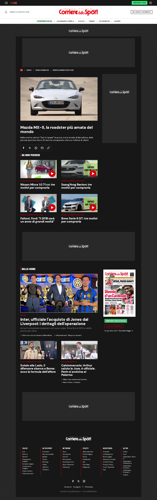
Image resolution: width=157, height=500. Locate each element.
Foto (125, 454)
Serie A (25, 454)
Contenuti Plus (44, 21)
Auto (64, 452)
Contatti (106, 452)
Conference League (26, 467)
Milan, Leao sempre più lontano (75, 379)
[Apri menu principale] (6, 2)
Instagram (77, 487)
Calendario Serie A (65, 21)
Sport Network (68, 464)
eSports (45, 467)
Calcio (81, 21)
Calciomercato (69, 362)
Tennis (92, 21)
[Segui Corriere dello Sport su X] (78, 481)
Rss (84, 462)
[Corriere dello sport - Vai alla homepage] (78, 12)
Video (28, 70)
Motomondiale (48, 454)
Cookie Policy (108, 462)
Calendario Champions (127, 462)
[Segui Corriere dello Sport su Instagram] (84, 481)
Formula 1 (45, 452)
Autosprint (67, 454)
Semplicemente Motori (63, 70)
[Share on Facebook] (23, 148)
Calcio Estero (27, 471)
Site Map (86, 464)
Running (45, 462)
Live (15, 2)
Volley (44, 464)
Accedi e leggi (125, 331)
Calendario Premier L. (127, 471)
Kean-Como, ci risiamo (71, 382)
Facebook (68, 487)
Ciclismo (45, 470)
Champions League (26, 460)
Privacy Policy (108, 464)
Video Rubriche (42, 70)
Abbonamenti (88, 452)
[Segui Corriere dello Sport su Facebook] (73, 481)
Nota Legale (107, 457)
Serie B (24, 457)
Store (85, 457)
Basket (44, 457)
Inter (23, 315)
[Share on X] (30, 148)
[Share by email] (42, 148)
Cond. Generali (108, 467)
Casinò (117, 21)
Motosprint (67, 459)
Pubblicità (86, 459)
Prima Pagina (87, 454)
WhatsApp (89, 487)
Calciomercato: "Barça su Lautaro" (69, 335)
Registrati (86, 467)
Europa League (28, 464)
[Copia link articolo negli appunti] (48, 148)
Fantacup (66, 467)
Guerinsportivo (68, 462)
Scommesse (104, 21)
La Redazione (108, 454)
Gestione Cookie (109, 459)
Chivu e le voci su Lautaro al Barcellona (37, 335)
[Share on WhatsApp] (36, 148)
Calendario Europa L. (127, 467)
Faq (104, 470)
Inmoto (65, 457)
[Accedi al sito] (150, 2)
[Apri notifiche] (6, 12)
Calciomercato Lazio (31, 362)
